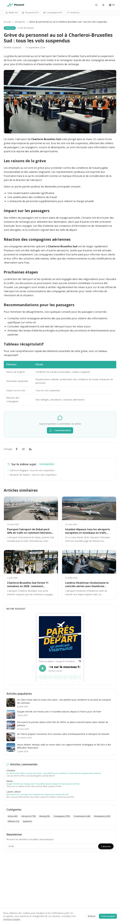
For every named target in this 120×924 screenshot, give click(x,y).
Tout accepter (108, 916)
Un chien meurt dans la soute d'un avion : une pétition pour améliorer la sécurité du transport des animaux (53, 773)
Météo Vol (13, 12)
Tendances (74, 12)
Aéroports (20, 21)
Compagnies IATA (54, 12)
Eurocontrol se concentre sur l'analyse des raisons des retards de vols (37, 794)
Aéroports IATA (32, 12)
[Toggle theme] (103, 5)
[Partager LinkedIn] (30, 449)
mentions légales (11, 919)
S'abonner (106, 846)
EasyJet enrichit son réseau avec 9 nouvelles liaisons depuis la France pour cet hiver (43, 784)
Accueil (7, 21)
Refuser (92, 916)
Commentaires (62, 430)
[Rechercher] (96, 5)
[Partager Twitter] (23, 449)
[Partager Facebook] (16, 449)
